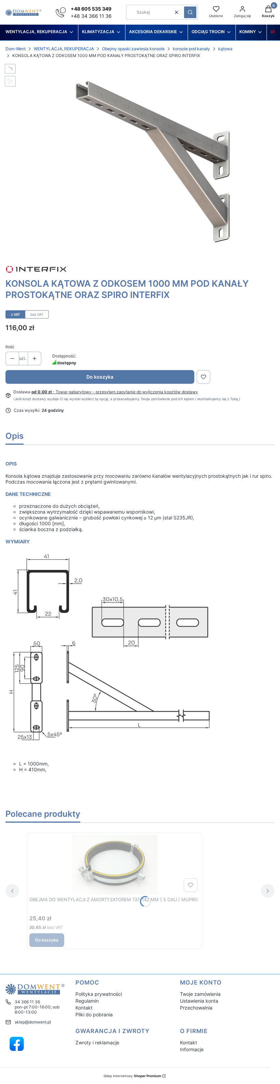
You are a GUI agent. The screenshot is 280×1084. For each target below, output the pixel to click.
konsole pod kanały (191, 48)
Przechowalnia (196, 1008)
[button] (190, 12)
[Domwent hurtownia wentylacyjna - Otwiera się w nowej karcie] (16, 1044)
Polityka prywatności (98, 994)
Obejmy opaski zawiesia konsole (133, 48)
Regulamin (87, 1001)
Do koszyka (99, 377)
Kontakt (84, 1008)
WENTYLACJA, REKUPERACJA (64, 48)
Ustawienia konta (199, 1001)
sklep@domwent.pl (33, 1022)
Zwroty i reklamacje (97, 1042)
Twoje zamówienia (200, 994)
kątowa (225, 48)
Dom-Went (15, 48)
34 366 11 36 (27, 1001)
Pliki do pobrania (94, 1014)
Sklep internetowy (132, 1076)
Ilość (9, 346)
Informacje (192, 1049)
